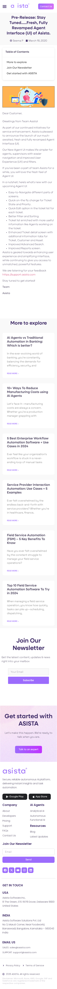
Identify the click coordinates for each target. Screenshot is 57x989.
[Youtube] (18, 870)
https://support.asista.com (18, 274)
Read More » (13, 373)
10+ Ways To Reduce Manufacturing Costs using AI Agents (27, 392)
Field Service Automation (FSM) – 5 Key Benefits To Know (26, 539)
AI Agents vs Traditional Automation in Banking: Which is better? (25, 341)
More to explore (17, 62)
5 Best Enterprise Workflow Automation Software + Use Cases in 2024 (28, 442)
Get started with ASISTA (22, 73)
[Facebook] (5, 870)
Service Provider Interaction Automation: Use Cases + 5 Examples (28, 488)
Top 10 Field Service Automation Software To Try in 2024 (28, 589)
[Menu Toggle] (4, 6)
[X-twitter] (11, 870)
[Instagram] (24, 870)
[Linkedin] (30, 870)
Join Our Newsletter (19, 68)
